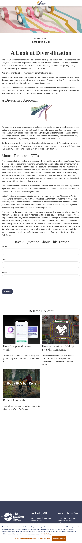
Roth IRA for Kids (14, 400)
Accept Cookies (59, 539)
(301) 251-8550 (35, 523)
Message (6, 272)
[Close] (78, 527)
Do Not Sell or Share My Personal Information (32, 539)
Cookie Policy (45, 534)
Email (4, 259)
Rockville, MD (39, 513)
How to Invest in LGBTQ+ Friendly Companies (58, 348)
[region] (41, 533)
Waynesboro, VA (68, 513)
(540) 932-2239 (62, 523)
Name (4, 246)
